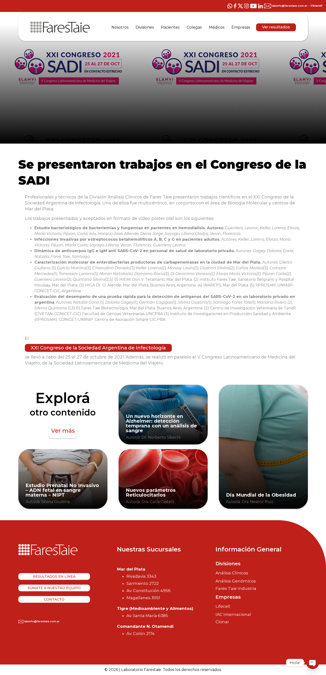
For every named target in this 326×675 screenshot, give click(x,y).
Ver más (63, 430)
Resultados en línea (54, 576)
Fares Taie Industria (236, 589)
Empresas (228, 597)
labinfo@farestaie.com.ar (289, 5)
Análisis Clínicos (232, 573)
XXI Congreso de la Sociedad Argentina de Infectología (98, 348)
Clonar (222, 622)
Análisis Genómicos (236, 581)
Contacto (54, 599)
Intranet (316, 5)
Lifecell (223, 606)
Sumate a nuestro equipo (54, 588)
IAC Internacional (233, 614)
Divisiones (228, 563)
